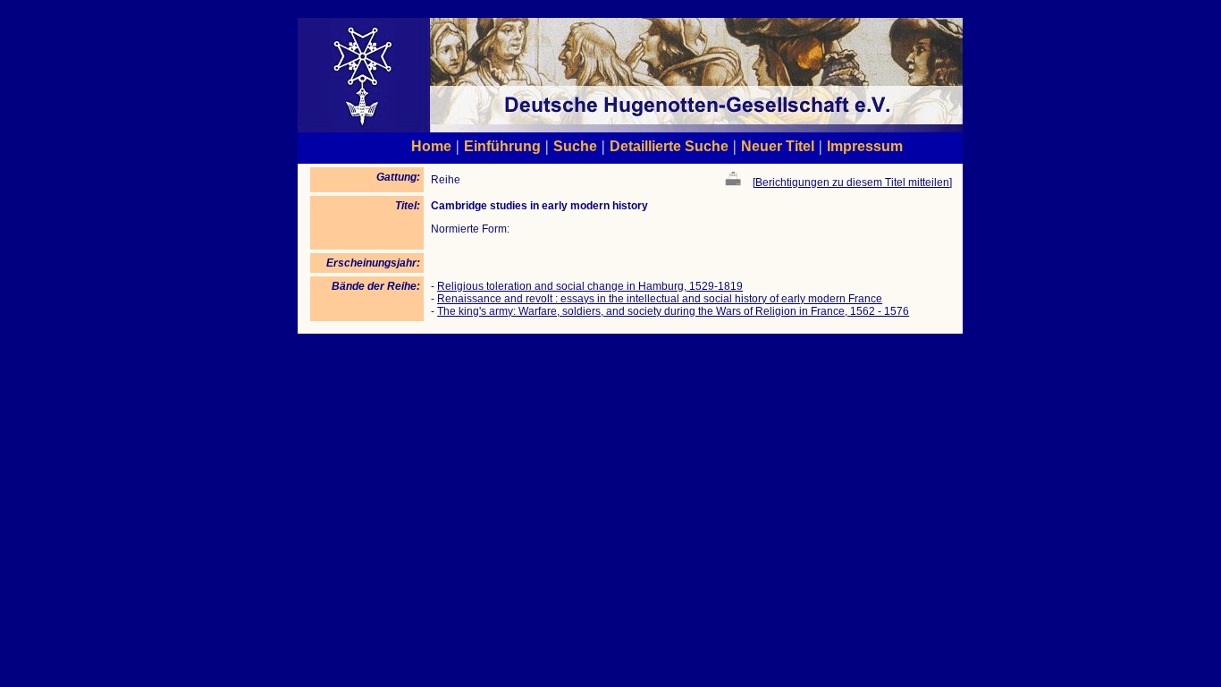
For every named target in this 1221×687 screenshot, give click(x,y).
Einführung (502, 146)
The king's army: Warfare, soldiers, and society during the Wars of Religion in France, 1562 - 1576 (673, 311)
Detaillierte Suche (669, 146)
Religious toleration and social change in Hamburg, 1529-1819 (590, 286)
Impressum (865, 146)
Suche (575, 146)
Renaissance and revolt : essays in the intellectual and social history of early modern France (659, 299)
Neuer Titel (777, 146)
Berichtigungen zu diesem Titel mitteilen (852, 182)
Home (431, 146)
